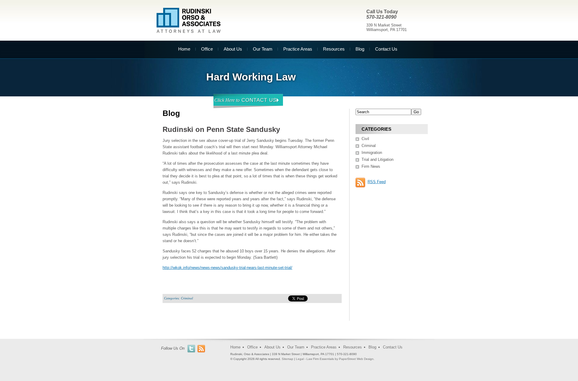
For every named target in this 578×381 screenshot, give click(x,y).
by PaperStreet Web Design (354, 359)
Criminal (187, 298)
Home (184, 49)
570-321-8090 (381, 17)
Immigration (372, 152)
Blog (360, 49)
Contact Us (386, 49)
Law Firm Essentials (320, 359)
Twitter (191, 348)
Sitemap (287, 359)
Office (207, 49)
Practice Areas (297, 49)
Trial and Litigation (377, 159)
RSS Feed (377, 182)
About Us (233, 49)
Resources (334, 49)
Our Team (262, 49)
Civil (365, 138)
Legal (300, 359)
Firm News (371, 166)
